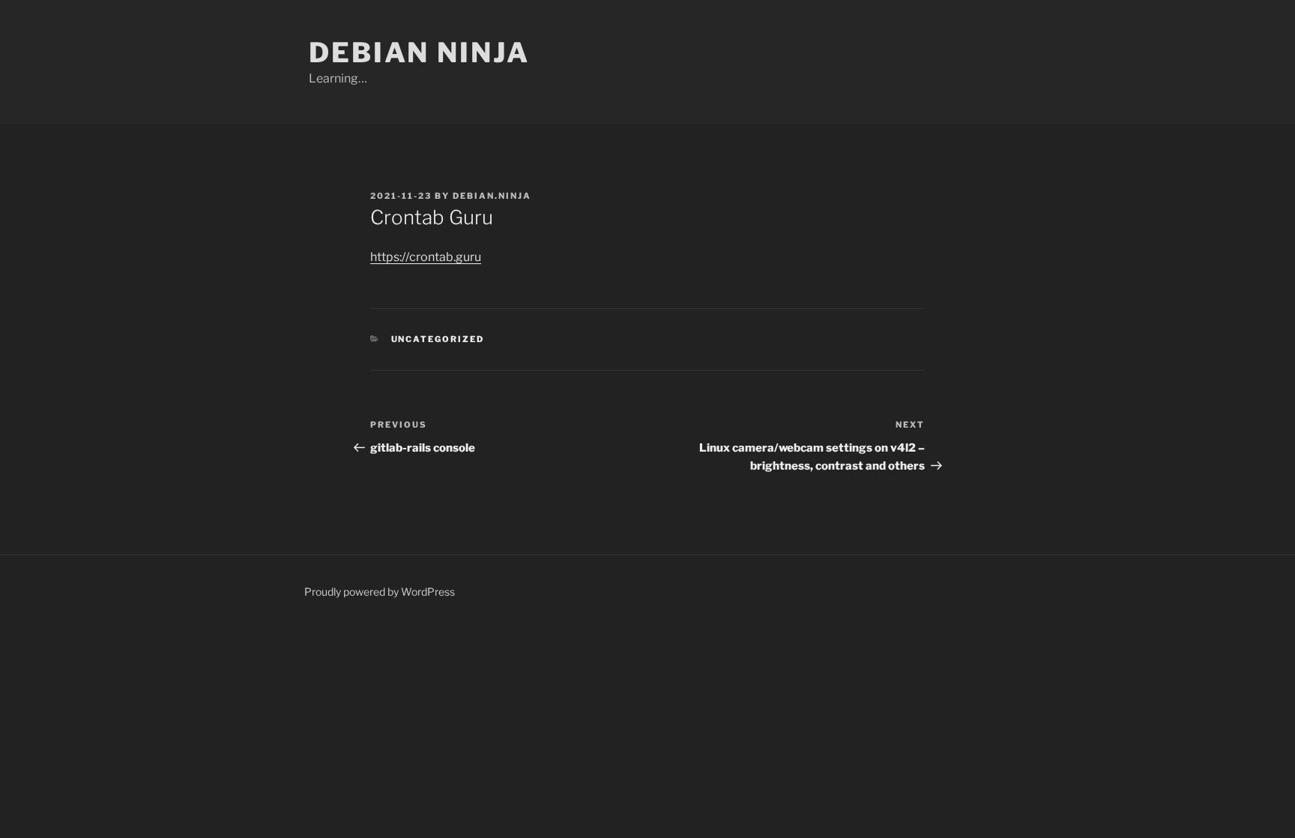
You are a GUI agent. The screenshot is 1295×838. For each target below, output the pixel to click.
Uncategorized (438, 339)
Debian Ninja (419, 52)
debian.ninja (492, 196)
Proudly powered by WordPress (379, 591)
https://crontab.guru (425, 257)
